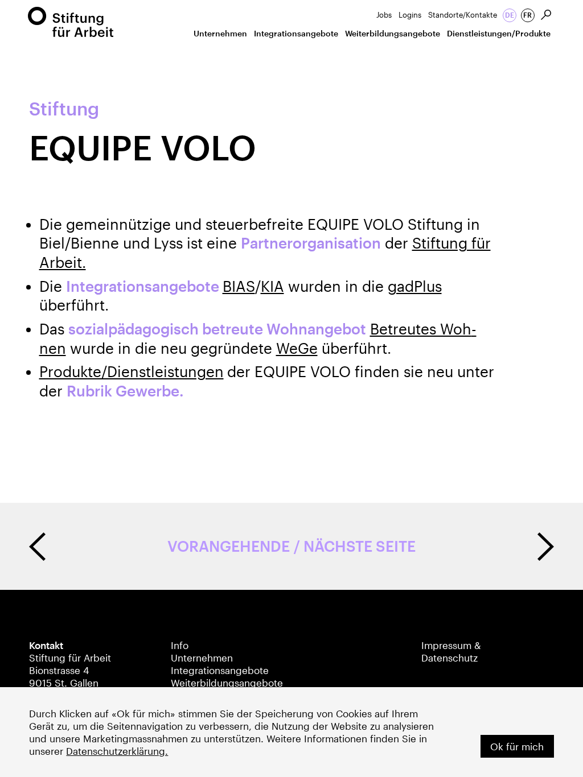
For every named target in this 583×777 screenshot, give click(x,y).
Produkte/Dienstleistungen (131, 371)
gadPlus (415, 286)
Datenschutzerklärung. (117, 751)
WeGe (297, 348)
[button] (220, 35)
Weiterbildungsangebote (227, 682)
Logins (410, 14)
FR (527, 15)
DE (509, 15)
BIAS (239, 286)
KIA (272, 286)
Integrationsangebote (220, 670)
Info (179, 645)
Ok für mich (517, 746)
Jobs (384, 14)
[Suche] (546, 15)
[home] (70, 22)
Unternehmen (202, 657)
